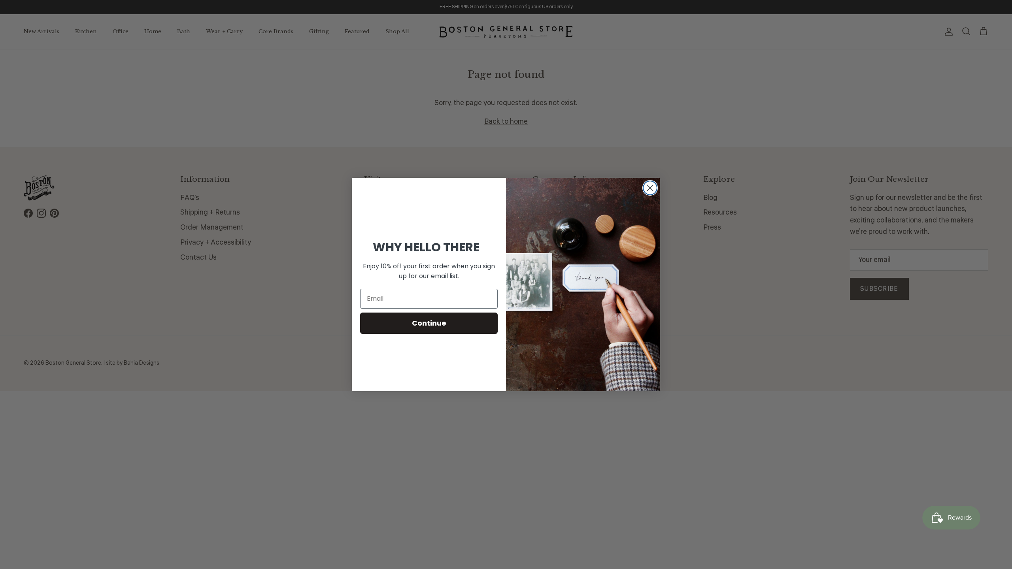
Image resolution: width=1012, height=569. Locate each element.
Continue (429, 323)
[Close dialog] (650, 188)
